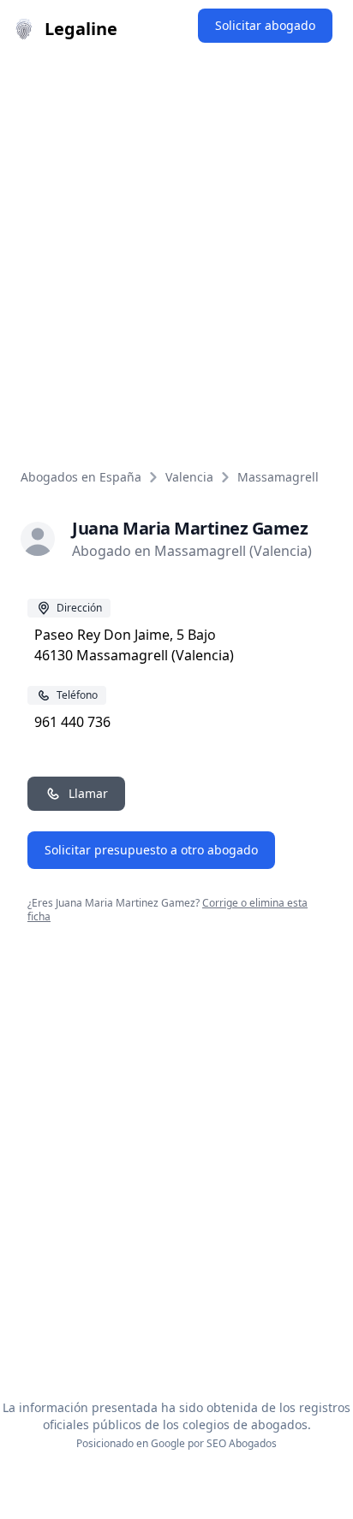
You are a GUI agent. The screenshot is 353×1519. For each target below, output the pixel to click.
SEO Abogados (241, 1443)
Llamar (88, 793)
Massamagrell (278, 477)
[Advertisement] (176, 243)
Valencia (189, 477)
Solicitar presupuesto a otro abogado (151, 850)
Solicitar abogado (265, 25)
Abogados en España (81, 477)
